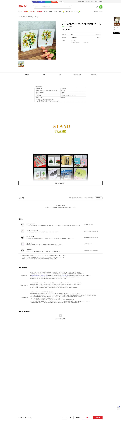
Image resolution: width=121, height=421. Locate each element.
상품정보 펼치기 (59, 183)
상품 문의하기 (98, 198)
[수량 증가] (66, 417)
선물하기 (78, 417)
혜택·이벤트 (116, 27)
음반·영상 (32, 12)
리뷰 (44, 75)
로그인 (83, 1)
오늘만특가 (39, 12)
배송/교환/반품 (77, 75)
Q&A (60, 75)
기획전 (115, 29)
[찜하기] (71, 417)
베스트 (45, 12)
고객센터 (101, 1)
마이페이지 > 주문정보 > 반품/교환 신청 (39, 275)
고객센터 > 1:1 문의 (65, 275)
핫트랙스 (36, 7)
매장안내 (96, 1)
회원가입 (79, 1)
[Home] (19, 16)
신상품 (50, 12)
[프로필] (101, 7)
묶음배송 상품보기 (85, 42)
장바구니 (88, 417)
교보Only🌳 (77, 12)
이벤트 (55, 12)
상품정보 (27, 75)
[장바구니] (96, 7)
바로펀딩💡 (61, 12)
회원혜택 (87, 1)
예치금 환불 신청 (117, 32)
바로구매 (98, 417)
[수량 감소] (62, 417)
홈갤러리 (30, 17)
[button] (100, 24)
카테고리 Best (94, 75)
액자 (36, 17)
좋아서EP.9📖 (69, 12)
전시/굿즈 (23, 17)
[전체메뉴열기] (20, 11)
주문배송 (92, 1)
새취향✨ (26, 12)
